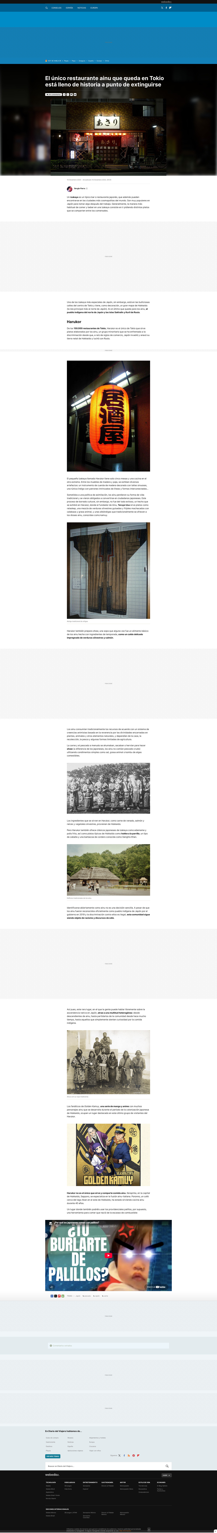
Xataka (48, 1486)
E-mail (75, 94)
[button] (80, 188)
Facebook (166, 7)
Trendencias (143, 1486)
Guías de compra (52, 1438)
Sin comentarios (55, 94)
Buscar (167, 1466)
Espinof (85, 1489)
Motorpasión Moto (126, 1489)
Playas (66, 61)
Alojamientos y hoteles (97, 1438)
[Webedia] (166, 1)
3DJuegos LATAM (70, 1512)
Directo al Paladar (107, 1486)
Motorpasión (124, 1486)
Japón (78, 1296)
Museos (70, 1438)
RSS (129, 1455)
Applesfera (50, 1492)
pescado (87, 1296)
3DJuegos (68, 1486)
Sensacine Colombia (86, 1516)
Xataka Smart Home (53, 1495)
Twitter (162, 7)
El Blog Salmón (162, 1486)
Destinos (49, 1446)
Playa (73, 61)
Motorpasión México (124, 1513)
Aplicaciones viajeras (75, 1451)
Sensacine (86, 1486)
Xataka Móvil (50, 1489)
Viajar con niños (95, 1451)
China (107, 61)
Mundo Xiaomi (51, 1498)
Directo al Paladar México (107, 1513)
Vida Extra (68, 1489)
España (69, 8)
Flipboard (170, 7)
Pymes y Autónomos (161, 1490)
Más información (125, 1531)
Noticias (82, 8)
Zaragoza (82, 61)
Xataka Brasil (50, 1516)
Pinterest (133, 1455)
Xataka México (51, 1512)
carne (106, 1296)
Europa (94, 8)
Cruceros (92, 1446)
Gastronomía (50, 1442)
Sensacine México (89, 1512)
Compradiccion (144, 1492)
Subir (165, 1475)
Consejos (56, 8)
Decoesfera (143, 1489)
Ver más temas (52, 1456)
